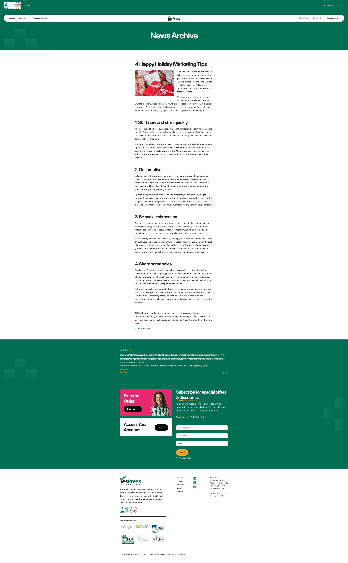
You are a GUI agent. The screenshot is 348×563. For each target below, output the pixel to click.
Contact (180, 491)
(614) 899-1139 (219, 486)
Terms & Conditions (178, 554)
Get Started (331, 18)
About (179, 488)
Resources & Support (40, 18)
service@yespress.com (219, 488)
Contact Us (317, 18)
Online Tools (303, 18)
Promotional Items (328, 5)
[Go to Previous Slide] (223, 372)
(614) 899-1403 (222, 483)
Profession (23, 18)
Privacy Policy (165, 554)
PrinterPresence (153, 554)
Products (11, 18)
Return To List (143, 328)
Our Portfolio (340, 5)
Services (180, 481)
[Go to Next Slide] (226, 372)
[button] (26, 5)
